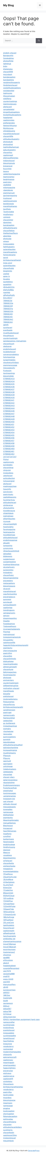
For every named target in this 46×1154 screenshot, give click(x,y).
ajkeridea (7, 236)
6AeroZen (7, 888)
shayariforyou (9, 704)
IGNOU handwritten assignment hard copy (21, 1019)
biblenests (7, 556)
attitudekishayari (10, 538)
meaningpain (8, 1063)
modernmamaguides (12, 1052)
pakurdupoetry (9, 150)
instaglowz (7, 572)
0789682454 (8, 432)
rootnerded (8, 1049)
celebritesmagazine (11, 174)
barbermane (8, 839)
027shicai (7, 1014)
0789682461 (8, 451)
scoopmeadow (9, 562)
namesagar (8, 1106)
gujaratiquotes (9, 249)
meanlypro (7, 1103)
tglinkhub (7, 64)
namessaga (8, 812)
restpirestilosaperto (11, 82)
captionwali (8, 155)
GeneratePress (33, 1151)
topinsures (7, 93)
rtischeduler (8, 731)
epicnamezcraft (9, 1057)
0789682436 (9, 387)
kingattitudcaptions (11, 112)
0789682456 (8, 438)
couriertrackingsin (11, 683)
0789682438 (8, 392)
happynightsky (9, 1068)
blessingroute (9, 163)
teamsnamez (8, 177)
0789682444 (9, 408)
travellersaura (9, 511)
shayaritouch (8, 344)
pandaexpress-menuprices (14, 341)
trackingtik (7, 998)
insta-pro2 (7, 263)
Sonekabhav (8, 58)
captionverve (8, 1076)
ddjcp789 (7, 1011)
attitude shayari (10, 804)
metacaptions (9, 583)
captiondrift (8, 1079)
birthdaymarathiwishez (13, 1087)
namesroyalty (9, 715)
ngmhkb (6, 292)
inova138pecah (9, 947)
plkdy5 (6, 963)
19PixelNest (8, 920)
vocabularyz (8, 1046)
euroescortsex (9, 990)
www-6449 (8, 979)
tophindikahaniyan (11, 147)
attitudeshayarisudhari (13, 745)
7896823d (7, 301)
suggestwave (9, 559)
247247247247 (9, 457)
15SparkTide (8, 909)
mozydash (7, 74)
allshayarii (7, 107)
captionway (8, 1060)
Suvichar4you (9, 500)
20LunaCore (8, 922)
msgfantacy (8, 214)
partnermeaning (10, 195)
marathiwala (8, 691)
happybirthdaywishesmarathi (15, 645)
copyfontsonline (10, 594)
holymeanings (9, 357)
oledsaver (7, 346)
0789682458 (8, 443)
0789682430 (9, 397)
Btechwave (8, 826)
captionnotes (8, 120)
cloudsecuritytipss (11, 362)
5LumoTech (8, 885)
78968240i (8, 314)
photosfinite (8, 61)
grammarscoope (10, 365)
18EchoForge (8, 917)
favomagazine (9, 529)
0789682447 (8, 414)
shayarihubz (8, 575)
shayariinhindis (9, 659)
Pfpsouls (7, 756)
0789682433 (9, 379)
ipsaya (6, 171)
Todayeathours (9, 626)
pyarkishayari (9, 1030)
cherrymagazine (10, 651)
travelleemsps (9, 535)
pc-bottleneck (9, 723)
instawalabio (8, 244)
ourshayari (7, 327)
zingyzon (7, 470)
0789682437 (8, 389)
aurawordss (8, 570)
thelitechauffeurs (10, 233)
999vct (6, 1006)
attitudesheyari (9, 502)
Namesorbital (9, 718)
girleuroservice (9, 1017)
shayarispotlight (10, 524)
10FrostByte (8, 898)
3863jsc (6, 995)
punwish (6, 739)
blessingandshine (10, 578)
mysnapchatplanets (11, 629)
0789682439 (9, 395)
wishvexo (7, 1073)
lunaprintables (9, 360)
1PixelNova (8, 874)
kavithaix (7, 209)
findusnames (8, 702)
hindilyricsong (9, 847)
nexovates (7, 734)
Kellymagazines (9, 672)
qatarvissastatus (10, 780)
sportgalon (7, 764)
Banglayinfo (8, 55)
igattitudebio (8, 925)
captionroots (8, 462)
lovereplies (7, 809)
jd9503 (6, 992)
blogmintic (7, 271)
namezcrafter (9, 1022)
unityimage (8, 766)
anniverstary (8, 680)
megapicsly (8, 869)
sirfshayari (7, 861)
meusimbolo (8, 1141)
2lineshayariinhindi (11, 551)
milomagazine (9, 187)
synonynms (8, 548)
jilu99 (5, 1001)
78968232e (8, 303)
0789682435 (8, 384)
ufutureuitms (8, 508)
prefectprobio (9, 123)
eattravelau (8, 1119)
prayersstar (8, 1071)
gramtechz (7, 648)
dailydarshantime (10, 748)
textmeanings (9, 373)
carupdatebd (8, 109)
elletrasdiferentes (10, 158)
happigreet (7, 117)
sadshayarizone (10, 201)
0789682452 (8, 427)
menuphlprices (9, 823)
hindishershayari (10, 85)
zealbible (7, 185)
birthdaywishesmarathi (13, 707)
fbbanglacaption (10, 1116)
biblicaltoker (8, 661)
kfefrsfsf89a (8, 290)
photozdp (7, 239)
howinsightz (8, 527)
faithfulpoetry (9, 247)
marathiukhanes (10, 206)
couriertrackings (10, 101)
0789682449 (9, 419)
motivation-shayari (11, 688)
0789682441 (8, 400)
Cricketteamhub (10, 726)
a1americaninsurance (12, 941)
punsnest (7, 599)
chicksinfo (7, 1054)
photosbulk (8, 142)
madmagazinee (9, 486)
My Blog (8, 5)
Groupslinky (8, 640)
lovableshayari (9, 352)
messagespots (9, 807)
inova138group (9, 944)
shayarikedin (8, 1133)
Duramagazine (9, 675)
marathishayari (9, 591)
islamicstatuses (9, 104)
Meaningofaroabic (11, 820)
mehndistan (8, 516)
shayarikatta (8, 863)
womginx (7, 729)
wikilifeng (7, 99)
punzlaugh (7, 602)
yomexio (6, 217)
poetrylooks (8, 494)
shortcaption (8, 1114)
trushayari (7, 198)
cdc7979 (7, 971)
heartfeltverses (9, 831)
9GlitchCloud (8, 896)
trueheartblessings (11, 564)
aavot (5, 257)
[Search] (39, 40)
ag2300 (6, 982)
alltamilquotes (9, 519)
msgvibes (7, 1098)
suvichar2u (8, 1130)
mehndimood (9, 634)
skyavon (6, 589)
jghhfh (6, 325)
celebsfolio (8, 721)
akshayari (7, 484)
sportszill (7, 761)
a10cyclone (8, 960)
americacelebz (9, 1065)
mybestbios (8, 473)
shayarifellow (9, 231)
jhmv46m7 (7, 298)
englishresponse (10, 540)
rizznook (6, 521)
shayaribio (7, 656)
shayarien (7, 1124)
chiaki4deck (8, 513)
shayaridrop (8, 467)
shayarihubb (8, 268)
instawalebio (8, 1033)
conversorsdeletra (11, 354)
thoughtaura (8, 336)
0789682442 (8, 403)
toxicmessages (9, 793)
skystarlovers (9, 567)
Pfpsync (6, 758)
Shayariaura (8, 1084)
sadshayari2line (10, 1135)
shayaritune (8, 669)
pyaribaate (7, 330)
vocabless (7, 855)
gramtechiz (8, 818)
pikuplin (6, 543)
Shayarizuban (9, 96)
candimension (9, 710)
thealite (6, 621)
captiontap (7, 608)
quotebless (8, 282)
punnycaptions (9, 737)
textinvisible (8, 1095)
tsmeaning (7, 546)
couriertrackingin (10, 338)
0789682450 (8, 422)
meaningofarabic (10, 664)
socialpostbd (8, 91)
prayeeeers (8, 581)
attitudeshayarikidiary (12, 1127)
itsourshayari (8, 928)
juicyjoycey (8, 492)
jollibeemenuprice (10, 686)
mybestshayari (9, 1138)
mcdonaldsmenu (10, 699)
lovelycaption (8, 1111)
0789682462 (8, 454)
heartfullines (8, 1041)
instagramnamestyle (12, 637)
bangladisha (8, 80)
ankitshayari (8, 696)
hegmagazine (9, 532)
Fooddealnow (9, 624)
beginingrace (8, 179)
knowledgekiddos (10, 871)
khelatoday (8, 69)
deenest (6, 850)
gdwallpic (7, 554)
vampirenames (9, 796)
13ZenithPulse (9, 906)
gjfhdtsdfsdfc (9, 295)
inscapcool (7, 828)
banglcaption (8, 225)
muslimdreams (9, 753)
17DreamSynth (9, 914)
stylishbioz (7, 1081)
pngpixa (6, 1108)
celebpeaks (8, 772)
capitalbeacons (9, 497)
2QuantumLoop (9, 877)
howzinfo (7, 489)
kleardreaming (9, 858)
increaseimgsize (10, 750)
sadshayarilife (9, 642)
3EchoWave (8, 879)
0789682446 (9, 411)
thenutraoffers (9, 984)
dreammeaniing (10, 618)
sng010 (6, 976)
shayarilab (7, 774)
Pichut (6, 459)
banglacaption (9, 77)
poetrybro (7, 182)
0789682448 (8, 416)
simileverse (8, 505)
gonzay (6, 616)
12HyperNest (8, 904)
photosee (7, 678)
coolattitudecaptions (12, 88)
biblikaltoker (8, 815)
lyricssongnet (9, 481)
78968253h (8, 311)
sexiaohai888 (9, 974)
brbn (5, 66)
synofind (7, 836)
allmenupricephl (10, 667)
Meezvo (6, 852)
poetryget (7, 712)
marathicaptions (10, 252)
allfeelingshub (9, 933)
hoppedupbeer (9, 966)
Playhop (6, 632)
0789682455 (8, 435)
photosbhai (8, 144)
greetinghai (8, 791)
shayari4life (8, 136)
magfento (7, 834)
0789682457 (8, 441)
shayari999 (8, 72)
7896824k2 (8, 319)
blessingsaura (9, 586)
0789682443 (9, 406)
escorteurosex (9, 949)
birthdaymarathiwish (12, 260)
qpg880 (6, 958)
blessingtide (8, 376)
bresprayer (8, 166)
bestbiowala (8, 204)
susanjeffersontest (11, 968)
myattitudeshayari (11, 333)
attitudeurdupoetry (11, 139)
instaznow (7, 1044)
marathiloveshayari (11, 134)
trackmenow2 (9, 952)
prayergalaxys (9, 597)
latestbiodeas (9, 742)
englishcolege (9, 844)
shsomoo (7, 955)
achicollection (9, 478)
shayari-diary (9, 777)
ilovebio (6, 279)
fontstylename (9, 255)
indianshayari (9, 161)
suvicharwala (8, 1025)
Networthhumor (10, 125)
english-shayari (9, 53)
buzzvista (7, 169)
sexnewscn (8, 1003)
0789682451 (8, 424)
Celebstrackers (9, 769)
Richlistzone (8, 128)
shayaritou (7, 152)
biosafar (6, 694)
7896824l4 (8, 322)
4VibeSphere (8, 882)
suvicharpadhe (9, 1036)
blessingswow (9, 1100)
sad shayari (8, 801)
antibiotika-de (9, 939)
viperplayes (8, 190)
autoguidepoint (9, 605)
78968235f (8, 306)
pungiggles (8, 465)
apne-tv (6, 276)
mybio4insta (8, 1028)
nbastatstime (9, 782)
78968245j (8, 317)
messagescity (9, 368)
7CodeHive (8, 890)
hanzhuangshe (9, 936)
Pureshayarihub (10, 788)
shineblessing (9, 131)
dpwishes (7, 222)
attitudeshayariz (10, 228)
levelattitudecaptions (12, 115)
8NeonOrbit (8, 893)
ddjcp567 (7, 1009)
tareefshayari (9, 1038)
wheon (6, 241)
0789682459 (8, 446)
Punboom (7, 371)
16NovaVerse (9, 912)
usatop (6, 274)
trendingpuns (9, 610)
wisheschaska (9, 866)
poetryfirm (7, 653)
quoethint (7, 284)
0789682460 (9, 449)
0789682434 (9, 381)
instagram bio (9, 799)
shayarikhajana (9, 1122)
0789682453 (8, 430)
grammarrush (9, 193)
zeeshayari (8, 476)
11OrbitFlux (8, 901)
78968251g (8, 309)
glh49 (5, 987)
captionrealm (8, 931)
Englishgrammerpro (11, 785)
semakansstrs (9, 613)
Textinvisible (8, 212)
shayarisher (8, 220)
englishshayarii (9, 349)
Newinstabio (8, 842)
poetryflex (7, 1092)
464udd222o (8, 287)
